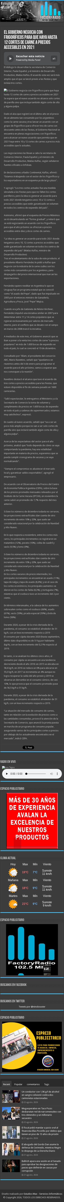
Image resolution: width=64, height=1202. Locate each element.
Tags (46, 1084)
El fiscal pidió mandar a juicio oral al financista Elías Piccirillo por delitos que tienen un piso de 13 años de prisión (42, 1130)
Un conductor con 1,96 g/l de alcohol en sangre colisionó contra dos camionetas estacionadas (40, 1095)
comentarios (33, 1084)
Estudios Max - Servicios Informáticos (43, 1193)
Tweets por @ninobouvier (32, 1006)
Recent (6, 1084)
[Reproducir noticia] (10, 58)
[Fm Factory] (32, 11)
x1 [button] (54, 58)
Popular (18, 1084)
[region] (32, 821)
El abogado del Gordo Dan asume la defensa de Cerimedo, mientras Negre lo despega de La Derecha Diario (41, 1147)
